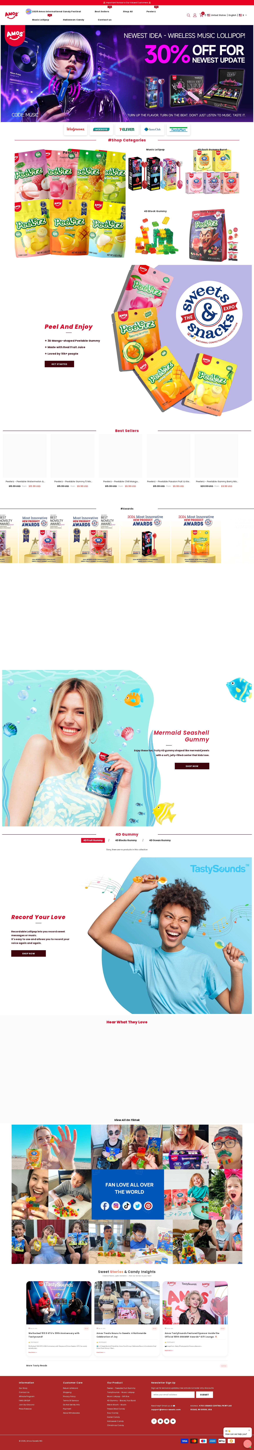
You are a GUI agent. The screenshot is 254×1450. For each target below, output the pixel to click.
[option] (127, 73)
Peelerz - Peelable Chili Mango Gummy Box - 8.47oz (120, 481)
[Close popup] (249, 1430)
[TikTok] (166, 1421)
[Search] (188, 15)
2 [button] (125, 117)
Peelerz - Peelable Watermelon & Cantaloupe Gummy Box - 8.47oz (25, 481)
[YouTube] (173, 1421)
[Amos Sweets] (127, 344)
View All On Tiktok (127, 1120)
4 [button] (133, 117)
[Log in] (195, 15)
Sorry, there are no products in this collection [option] (127, 849)
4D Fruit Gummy (93, 840)
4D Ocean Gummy (160, 840)
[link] (127, 619)
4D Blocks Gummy (126, 840)
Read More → (33, 1352)
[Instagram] (160, 1421)
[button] (225, 15)
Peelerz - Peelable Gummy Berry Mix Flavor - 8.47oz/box (216, 481)
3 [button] (129, 117)
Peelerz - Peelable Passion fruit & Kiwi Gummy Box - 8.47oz (168, 481)
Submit (204, 1394)
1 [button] (121, 117)
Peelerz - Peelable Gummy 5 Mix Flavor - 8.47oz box (72, 481)
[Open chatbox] (247, 1444)
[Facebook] (154, 1421)
